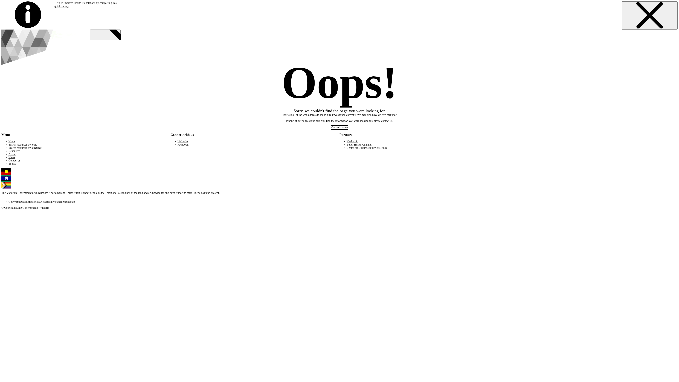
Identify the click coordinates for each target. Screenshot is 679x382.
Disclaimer (26, 201)
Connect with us (182, 135)
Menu (5, 135)
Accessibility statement (53, 201)
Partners (346, 135)
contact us (386, 120)
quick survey (61, 6)
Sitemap (70, 201)
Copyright (14, 201)
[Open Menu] (105, 35)
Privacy (36, 201)
